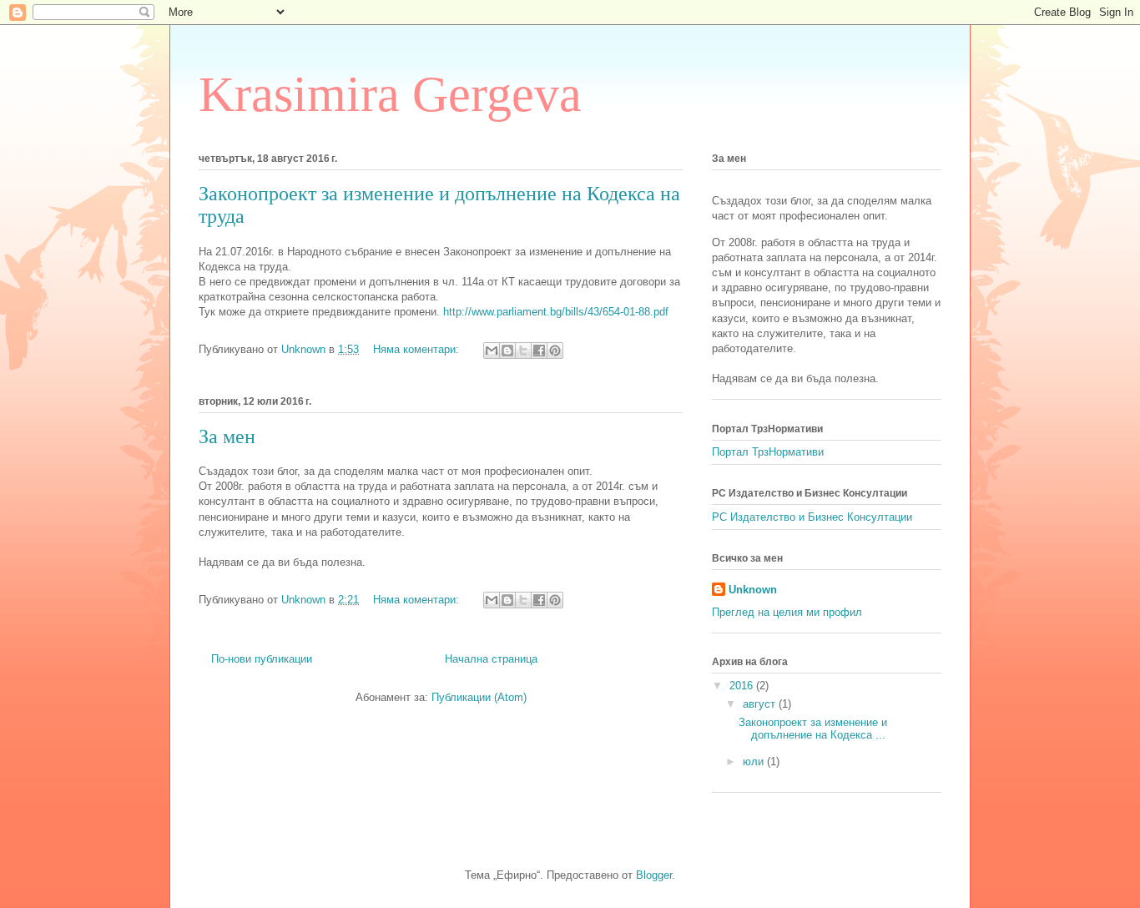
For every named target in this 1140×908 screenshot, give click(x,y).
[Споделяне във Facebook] (539, 350)
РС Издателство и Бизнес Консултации (812, 517)
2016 (742, 685)
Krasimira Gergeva (390, 94)
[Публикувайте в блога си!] (507, 350)
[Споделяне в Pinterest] (555, 350)
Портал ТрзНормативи (768, 452)
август (761, 704)
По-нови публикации (261, 659)
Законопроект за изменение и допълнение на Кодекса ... (813, 729)
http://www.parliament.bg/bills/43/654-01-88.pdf (555, 311)
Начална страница (491, 659)
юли (755, 761)
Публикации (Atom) (479, 697)
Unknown (753, 589)
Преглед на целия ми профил (787, 612)
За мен (227, 436)
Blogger (654, 875)
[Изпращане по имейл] (491, 350)
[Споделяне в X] (523, 350)
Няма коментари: (417, 349)
